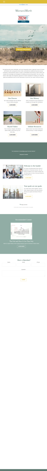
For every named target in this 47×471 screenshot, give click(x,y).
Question (23, 269)
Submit (23, 279)
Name (8, 262)
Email (23, 262)
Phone (38, 262)
